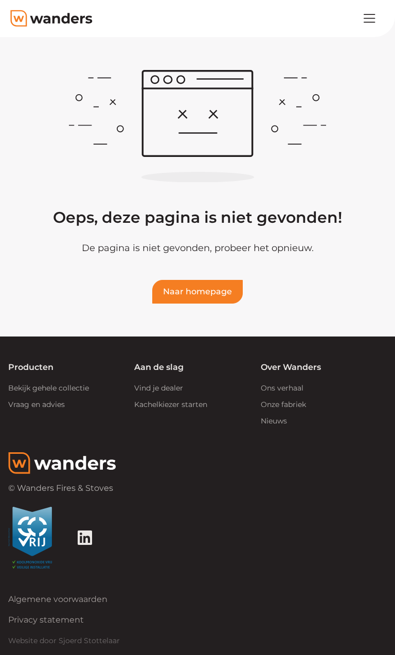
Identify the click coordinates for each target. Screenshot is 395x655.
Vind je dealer (158, 388)
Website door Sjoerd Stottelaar (64, 640)
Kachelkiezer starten (170, 404)
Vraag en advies (36, 404)
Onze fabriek (283, 404)
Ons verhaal (282, 388)
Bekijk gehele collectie (48, 388)
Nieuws (274, 421)
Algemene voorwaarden (57, 599)
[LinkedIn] (85, 537)
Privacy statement (46, 620)
